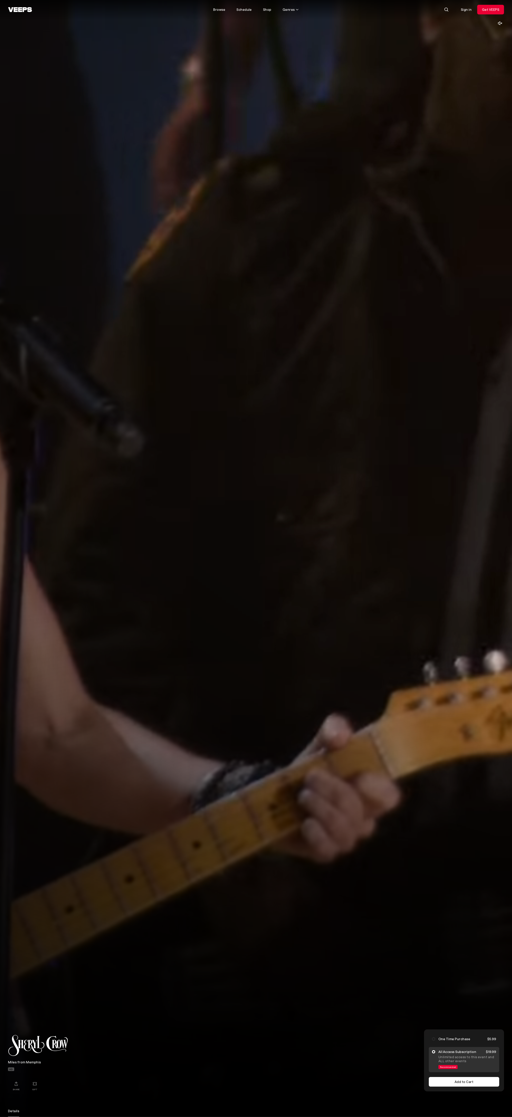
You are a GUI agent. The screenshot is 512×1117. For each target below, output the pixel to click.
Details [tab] (13, 1111)
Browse (219, 9)
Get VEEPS (490, 9)
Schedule (244, 9)
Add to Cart (464, 1082)
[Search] (446, 9)
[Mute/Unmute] (500, 23)
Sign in (466, 9)
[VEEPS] (20, 9)
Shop (267, 9)
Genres (289, 9)
